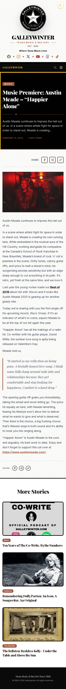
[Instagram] (18, 56)
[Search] (55, 67)
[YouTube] (38, 56)
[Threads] (47, 56)
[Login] (61, 5)
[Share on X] (21, 468)
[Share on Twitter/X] (52, 160)
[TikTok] (57, 56)
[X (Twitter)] (28, 56)
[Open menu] (61, 67)
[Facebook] (9, 56)
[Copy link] (60, 160)
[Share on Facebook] (44, 160)
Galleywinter (12, 67)
